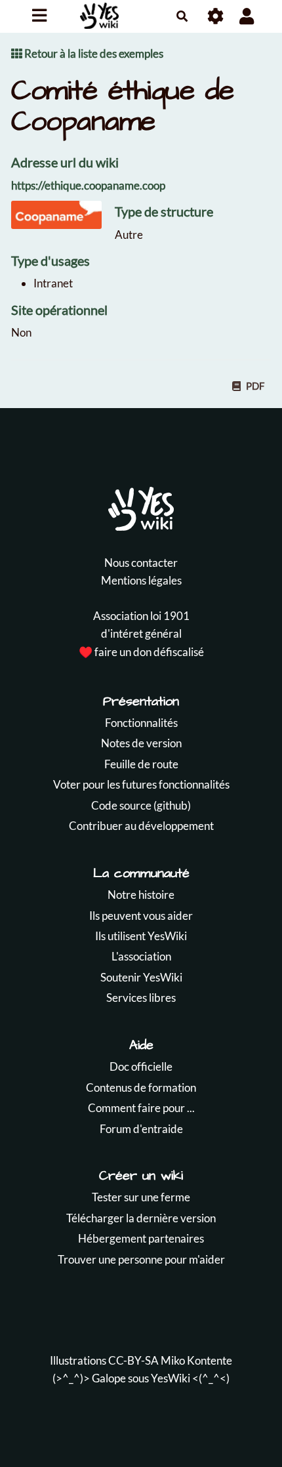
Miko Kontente (196, 1360)
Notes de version (141, 743)
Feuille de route (141, 764)
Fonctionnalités (141, 723)
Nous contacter (141, 562)
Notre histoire (141, 894)
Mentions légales (141, 580)
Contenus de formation (141, 1087)
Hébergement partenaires (141, 1238)
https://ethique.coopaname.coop (88, 185)
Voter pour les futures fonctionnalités (141, 784)
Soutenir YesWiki (141, 977)
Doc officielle (141, 1066)
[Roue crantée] (216, 16)
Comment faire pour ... (141, 1108)
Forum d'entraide (141, 1129)
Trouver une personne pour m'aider (141, 1259)
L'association (141, 956)
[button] (247, 16)
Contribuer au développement (141, 826)
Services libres (141, 997)
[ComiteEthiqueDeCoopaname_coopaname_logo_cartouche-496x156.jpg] (63, 221)
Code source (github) (141, 805)
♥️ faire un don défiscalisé (141, 652)
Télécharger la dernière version (141, 1218)
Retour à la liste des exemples (92, 53)
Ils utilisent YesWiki (141, 936)
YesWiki (170, 1378)
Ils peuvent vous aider (141, 915)
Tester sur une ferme (141, 1197)
